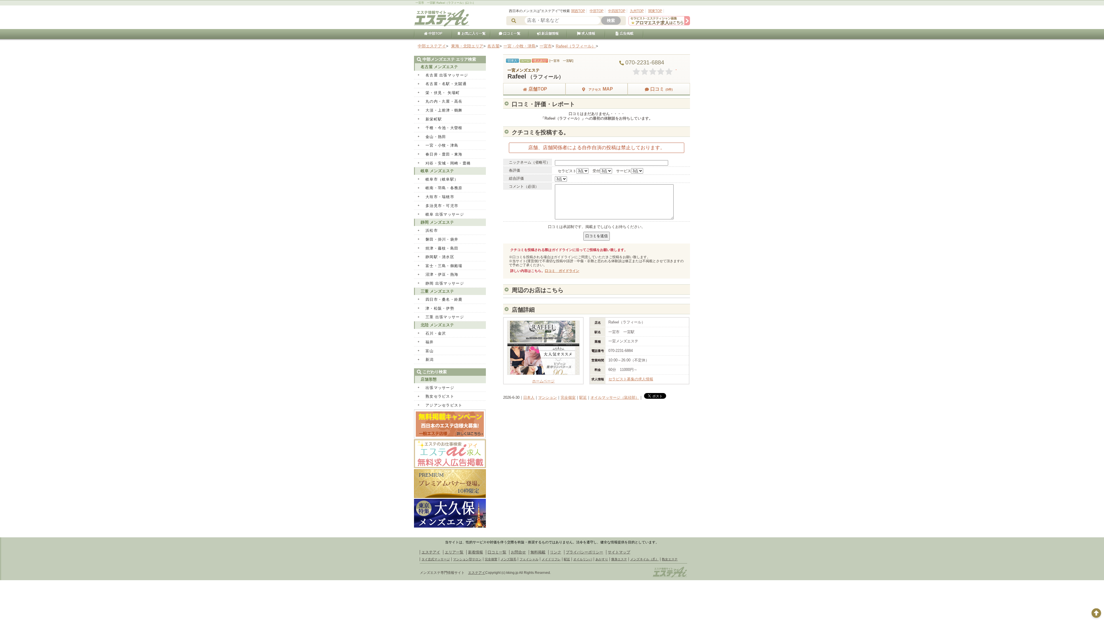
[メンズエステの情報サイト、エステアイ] (441, 25)
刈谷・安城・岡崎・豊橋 (448, 163)
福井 (429, 342)
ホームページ (543, 381)
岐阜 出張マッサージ (444, 214)
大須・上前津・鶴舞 (444, 110)
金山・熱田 (435, 137)
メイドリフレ (551, 559)
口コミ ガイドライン (562, 271)
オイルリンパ (582, 559)
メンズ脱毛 (508, 559)
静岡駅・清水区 (439, 257)
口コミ (661, 89)
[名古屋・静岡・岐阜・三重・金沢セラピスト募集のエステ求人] (659, 24)
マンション (547, 397)
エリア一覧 (454, 552)
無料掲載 (537, 552)
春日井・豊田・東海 (444, 154)
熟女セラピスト (439, 396)
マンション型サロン (467, 559)
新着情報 (475, 552)
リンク (555, 552)
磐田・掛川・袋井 (441, 239)
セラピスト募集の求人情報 (630, 379)
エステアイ (430, 552)
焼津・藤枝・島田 (441, 248)
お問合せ (518, 552)
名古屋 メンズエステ (439, 66)
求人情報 (587, 33)
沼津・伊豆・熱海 (441, 274)
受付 (596, 171)
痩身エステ (619, 559)
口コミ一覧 (511, 33)
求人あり (540, 60)
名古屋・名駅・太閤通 (446, 84)
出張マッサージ (439, 388)
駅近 (583, 397)
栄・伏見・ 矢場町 (442, 93)
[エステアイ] (670, 577)
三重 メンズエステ (437, 291)
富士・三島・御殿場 (444, 266)
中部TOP (596, 11)
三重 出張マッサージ (444, 317)
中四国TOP (616, 11)
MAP (601, 89)
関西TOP (578, 11)
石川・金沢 (435, 333)
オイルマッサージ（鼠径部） (615, 397)
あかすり (601, 559)
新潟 (429, 359)
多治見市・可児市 (441, 206)
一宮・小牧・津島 (441, 145)
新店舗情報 (549, 33)
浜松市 (431, 230)
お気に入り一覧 (473, 33)
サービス (623, 171)
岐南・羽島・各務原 (444, 188)
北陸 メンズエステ (437, 325)
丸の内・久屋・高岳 (444, 101)
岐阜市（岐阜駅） (441, 179)
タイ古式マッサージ (435, 559)
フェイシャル (529, 559)
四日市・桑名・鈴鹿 (444, 299)
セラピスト (567, 171)
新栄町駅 (433, 119)
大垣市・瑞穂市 (439, 197)
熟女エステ (670, 559)
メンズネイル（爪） (644, 559)
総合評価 (516, 178)
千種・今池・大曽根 (444, 128)
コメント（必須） (524, 186)
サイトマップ (619, 552)
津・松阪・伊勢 (439, 308)
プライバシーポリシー (584, 552)
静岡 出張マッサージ (444, 283)
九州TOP (637, 11)
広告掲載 (626, 33)
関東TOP (655, 11)
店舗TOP (537, 89)
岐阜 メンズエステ (437, 170)
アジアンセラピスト (444, 405)
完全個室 (568, 397)
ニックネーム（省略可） (529, 162)
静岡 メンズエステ (437, 222)
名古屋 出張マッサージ (446, 75)
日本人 (528, 397)
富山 (429, 351)
